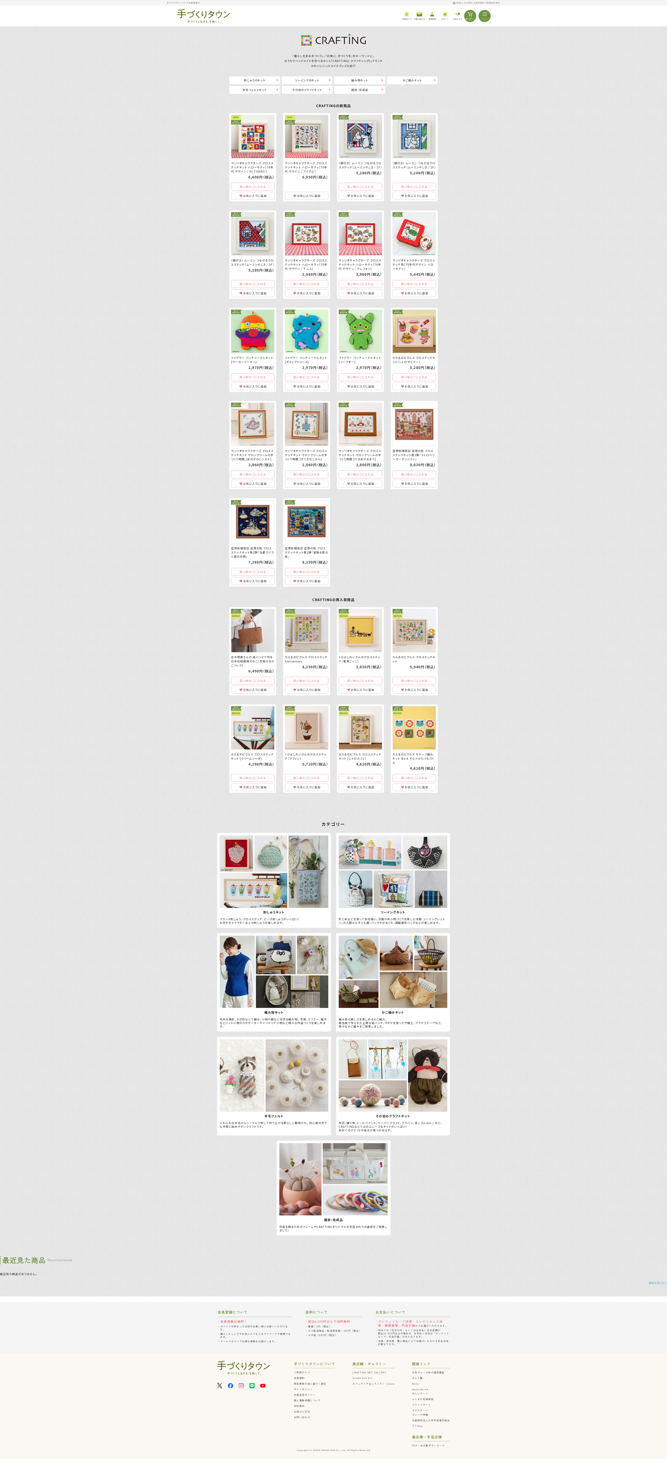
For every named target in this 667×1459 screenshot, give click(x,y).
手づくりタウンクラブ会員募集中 (183, 2)
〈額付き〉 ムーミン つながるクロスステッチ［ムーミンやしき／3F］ (252, 262)
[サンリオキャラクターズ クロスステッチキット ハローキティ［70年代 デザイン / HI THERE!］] (252, 136)
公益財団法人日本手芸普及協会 (431, 1420)
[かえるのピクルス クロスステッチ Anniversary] (306, 630)
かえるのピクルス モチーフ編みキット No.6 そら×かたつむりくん (413, 758)
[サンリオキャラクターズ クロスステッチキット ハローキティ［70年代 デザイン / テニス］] (306, 234)
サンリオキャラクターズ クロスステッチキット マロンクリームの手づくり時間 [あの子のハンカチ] (252, 455)
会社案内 (299, 1406)
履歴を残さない (658, 1282)
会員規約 (299, 1378)
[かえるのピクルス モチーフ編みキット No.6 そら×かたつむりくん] (414, 728)
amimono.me (420, 1389)
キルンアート (420, 1393)
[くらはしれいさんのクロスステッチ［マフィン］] (306, 728)
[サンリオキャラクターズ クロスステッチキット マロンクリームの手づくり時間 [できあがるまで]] (360, 424)
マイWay (417, 1426)
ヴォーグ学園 (420, 1414)
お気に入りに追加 (255, 196)
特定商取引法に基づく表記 (310, 1383)
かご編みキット (412, 80)
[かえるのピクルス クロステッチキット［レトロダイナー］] (414, 331)
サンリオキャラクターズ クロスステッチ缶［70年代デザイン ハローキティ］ (414, 264)
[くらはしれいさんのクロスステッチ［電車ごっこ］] (360, 630)
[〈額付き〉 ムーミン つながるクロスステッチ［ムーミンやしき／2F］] (414, 136)
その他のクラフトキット (307, 90)
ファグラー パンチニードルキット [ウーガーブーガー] (252, 360)
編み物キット (359, 80)
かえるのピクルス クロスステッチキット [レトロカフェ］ (360, 756)
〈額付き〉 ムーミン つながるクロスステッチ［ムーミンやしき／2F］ (414, 165)
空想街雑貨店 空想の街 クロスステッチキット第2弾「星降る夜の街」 (306, 552)
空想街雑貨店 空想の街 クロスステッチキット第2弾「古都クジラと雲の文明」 (252, 552)
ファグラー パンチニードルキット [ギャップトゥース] (306, 360)
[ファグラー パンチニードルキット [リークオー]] (360, 331)
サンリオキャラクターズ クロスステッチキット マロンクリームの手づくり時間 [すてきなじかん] (306, 455)
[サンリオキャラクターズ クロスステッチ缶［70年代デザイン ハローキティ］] (414, 234)
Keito (415, 1383)
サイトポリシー (303, 1389)
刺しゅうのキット (254, 80)
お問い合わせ (302, 1417)
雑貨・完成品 (359, 90)
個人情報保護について (307, 1400)
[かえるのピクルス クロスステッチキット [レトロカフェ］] (360, 728)
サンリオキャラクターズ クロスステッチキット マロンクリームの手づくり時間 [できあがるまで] (360, 455)
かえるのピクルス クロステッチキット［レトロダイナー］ (414, 360)
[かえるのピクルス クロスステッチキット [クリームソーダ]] (252, 728)
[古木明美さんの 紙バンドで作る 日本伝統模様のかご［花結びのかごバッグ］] (252, 630)
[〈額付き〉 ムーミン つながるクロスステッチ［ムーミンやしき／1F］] (360, 136)
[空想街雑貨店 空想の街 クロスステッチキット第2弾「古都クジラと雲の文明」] (252, 521)
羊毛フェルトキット (255, 90)
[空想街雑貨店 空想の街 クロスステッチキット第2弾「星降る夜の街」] (306, 521)
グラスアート (420, 1410)
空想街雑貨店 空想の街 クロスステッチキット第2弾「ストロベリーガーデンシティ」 (414, 455)
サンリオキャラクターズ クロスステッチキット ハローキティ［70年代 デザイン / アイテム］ (306, 167)
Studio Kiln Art (362, 1378)
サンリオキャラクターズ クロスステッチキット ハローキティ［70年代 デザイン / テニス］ (306, 264)
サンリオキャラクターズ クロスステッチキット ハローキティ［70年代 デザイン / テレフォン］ (360, 264)
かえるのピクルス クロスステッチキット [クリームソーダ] (252, 756)
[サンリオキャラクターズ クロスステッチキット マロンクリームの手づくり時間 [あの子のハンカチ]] (252, 424)
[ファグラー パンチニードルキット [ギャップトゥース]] (306, 331)
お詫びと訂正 (302, 1411)
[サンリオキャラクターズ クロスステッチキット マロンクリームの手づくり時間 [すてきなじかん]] (306, 424)
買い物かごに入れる (253, 187)
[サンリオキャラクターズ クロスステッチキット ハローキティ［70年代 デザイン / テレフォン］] (360, 234)
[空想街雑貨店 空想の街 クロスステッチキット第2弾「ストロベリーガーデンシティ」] (414, 424)
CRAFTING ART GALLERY (369, 1372)
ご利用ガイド (302, 1372)
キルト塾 (417, 1378)
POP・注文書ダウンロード (428, 1445)
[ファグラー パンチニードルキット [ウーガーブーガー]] (252, 331)
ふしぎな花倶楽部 (423, 1399)
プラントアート (421, 1404)
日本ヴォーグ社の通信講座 (428, 1372)
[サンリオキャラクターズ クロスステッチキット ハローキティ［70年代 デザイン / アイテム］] (306, 136)
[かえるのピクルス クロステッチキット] (414, 630)
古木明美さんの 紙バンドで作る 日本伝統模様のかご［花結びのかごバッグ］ (252, 661)
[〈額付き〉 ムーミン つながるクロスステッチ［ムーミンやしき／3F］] (252, 234)
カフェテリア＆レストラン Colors (373, 1383)
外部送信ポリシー (305, 1394)
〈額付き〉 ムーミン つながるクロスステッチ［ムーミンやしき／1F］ (360, 165)
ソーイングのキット (307, 80)
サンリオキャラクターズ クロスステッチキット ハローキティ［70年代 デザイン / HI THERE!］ (252, 167)
